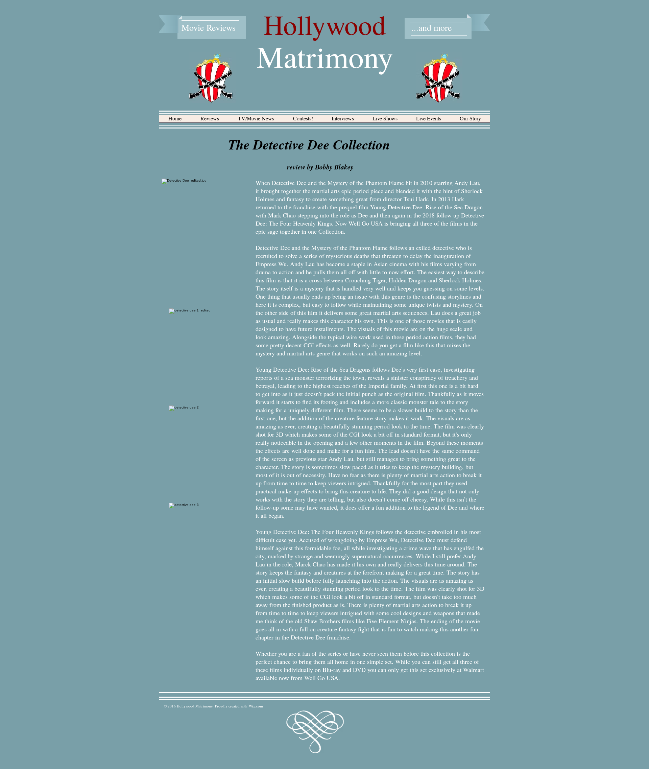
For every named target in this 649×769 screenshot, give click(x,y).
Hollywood (325, 24)
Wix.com (256, 705)
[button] (210, 120)
